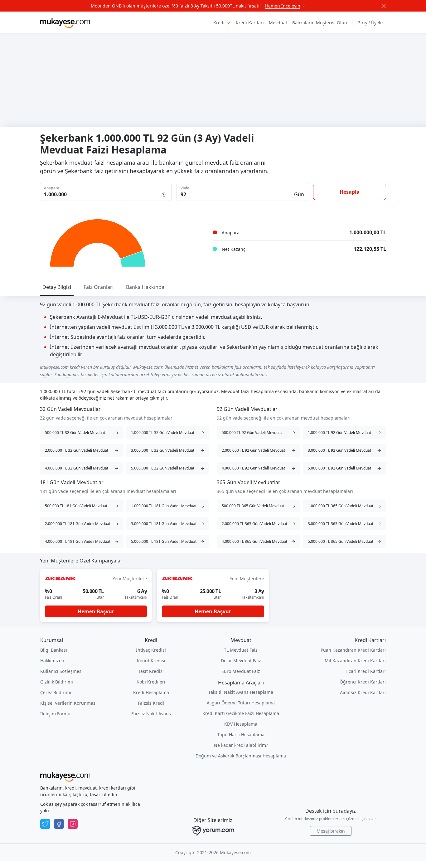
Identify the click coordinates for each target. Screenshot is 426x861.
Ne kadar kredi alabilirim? (241, 745)
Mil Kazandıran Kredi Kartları (355, 661)
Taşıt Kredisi (151, 671)
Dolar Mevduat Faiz (241, 661)
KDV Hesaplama (240, 724)
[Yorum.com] (213, 831)
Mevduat (278, 23)
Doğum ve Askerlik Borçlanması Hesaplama (241, 756)
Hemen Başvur (96, 611)
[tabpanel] (213, 329)
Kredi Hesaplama (151, 692)
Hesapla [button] (350, 191)
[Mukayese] (65, 22)
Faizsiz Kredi (151, 703)
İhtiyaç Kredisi (151, 650)
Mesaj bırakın (331, 831)
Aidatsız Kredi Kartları (363, 692)
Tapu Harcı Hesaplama (240, 734)
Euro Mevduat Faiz (240, 671)
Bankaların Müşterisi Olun (319, 23)
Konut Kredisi (151, 661)
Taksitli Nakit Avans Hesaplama (240, 692)
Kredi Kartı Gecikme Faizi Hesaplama (240, 713)
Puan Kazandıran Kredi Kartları (353, 650)
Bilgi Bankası (53, 650)
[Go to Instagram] (73, 824)
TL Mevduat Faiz (241, 650)
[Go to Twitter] (45, 824)
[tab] (57, 287)
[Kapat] (383, 5)
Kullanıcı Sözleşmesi (61, 671)
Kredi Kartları (250, 23)
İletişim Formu (55, 714)
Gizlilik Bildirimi (56, 682)
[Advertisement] (213, 80)
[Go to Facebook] (59, 824)
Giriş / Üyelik (370, 23)
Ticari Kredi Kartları (365, 671)
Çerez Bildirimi (55, 692)
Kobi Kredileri (151, 682)
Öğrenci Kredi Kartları (363, 682)
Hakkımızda (52, 661)
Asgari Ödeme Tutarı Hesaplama (241, 703)
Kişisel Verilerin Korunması (68, 703)
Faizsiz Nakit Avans (151, 714)
